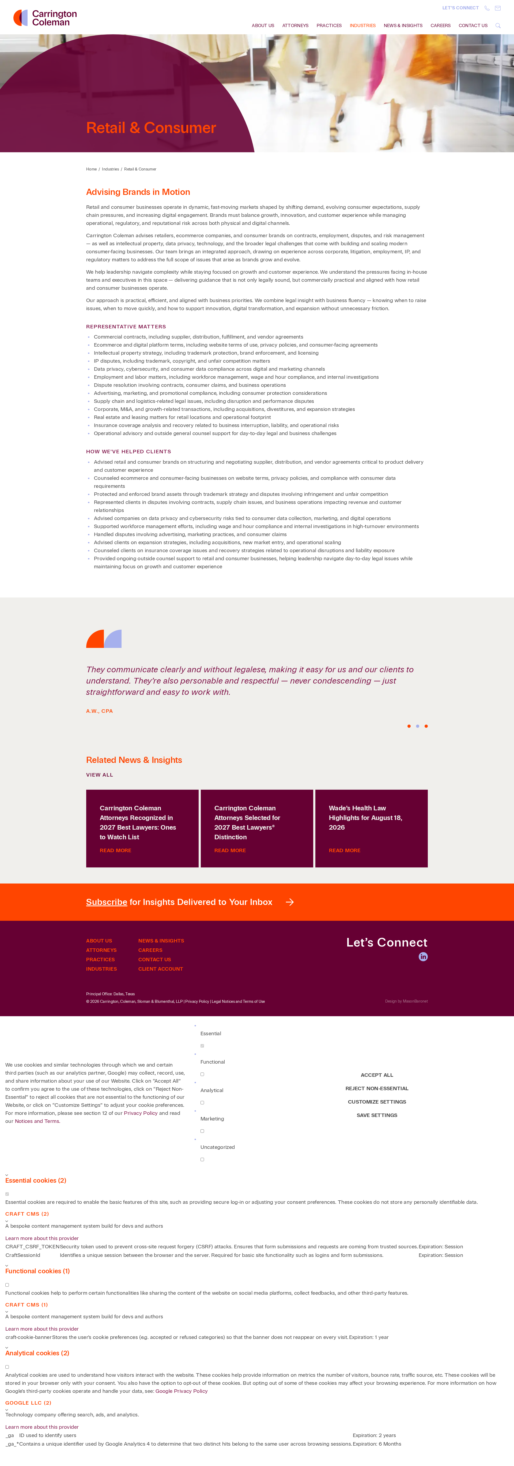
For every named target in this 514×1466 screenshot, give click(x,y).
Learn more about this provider (42, 1238)
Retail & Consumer (140, 169)
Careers (441, 25)
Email (498, 8)
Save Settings (377, 1115)
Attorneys (295, 25)
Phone (487, 8)
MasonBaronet (415, 1001)
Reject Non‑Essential (377, 1088)
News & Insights (403, 25)
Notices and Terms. (38, 1121)
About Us (99, 941)
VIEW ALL (100, 775)
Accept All (377, 1075)
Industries (363, 25)
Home (91, 169)
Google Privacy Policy (182, 1391)
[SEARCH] (498, 25)
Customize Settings (377, 1102)
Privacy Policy (197, 1001)
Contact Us (473, 25)
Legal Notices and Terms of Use (238, 1001)
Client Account (160, 969)
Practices (329, 25)
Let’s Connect (461, 7)
